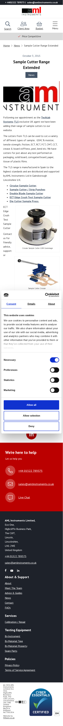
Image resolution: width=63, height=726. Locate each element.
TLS (16, 121)
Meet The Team (13, 588)
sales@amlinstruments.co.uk (36, 484)
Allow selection (31, 415)
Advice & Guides (13, 593)
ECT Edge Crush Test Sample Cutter (30, 197)
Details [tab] (31, 303)
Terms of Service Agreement (20, 670)
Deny (31, 426)
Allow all (31, 404)
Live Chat (24, 497)
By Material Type (14, 641)
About (8, 583)
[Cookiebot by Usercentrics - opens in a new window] (45, 295)
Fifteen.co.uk (9, 718)
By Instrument (12, 636)
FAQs (8, 607)
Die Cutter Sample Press (24, 201)
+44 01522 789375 (30, 471)
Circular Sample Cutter (23, 185)
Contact (9, 602)
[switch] (54, 370)
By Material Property (16, 646)
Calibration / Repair (15, 622)
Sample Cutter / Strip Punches (27, 189)
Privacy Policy (12, 665)
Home (6, 45)
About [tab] (51, 303)
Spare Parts (11, 650)
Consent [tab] (11, 303)
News (17, 45)
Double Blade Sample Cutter (26, 193)
